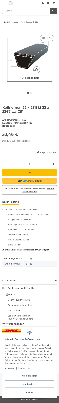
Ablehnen (29, 392)
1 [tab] (28, 93)
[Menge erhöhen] (53, 164)
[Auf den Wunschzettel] (51, 38)
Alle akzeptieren (29, 376)
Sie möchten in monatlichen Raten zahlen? (29, 190)
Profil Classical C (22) (23, 122)
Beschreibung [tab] (10, 201)
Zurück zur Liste (11, 22)
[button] (42, 3)
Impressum (10, 368)
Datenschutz (24, 368)
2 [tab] (31, 93)
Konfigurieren (29, 384)
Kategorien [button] (9, 280)
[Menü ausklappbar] (3, 2)
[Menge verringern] (5, 164)
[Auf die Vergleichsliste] (43, 38)
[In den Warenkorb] (4, 31)
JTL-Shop (34, 399)
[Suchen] (53, 11)
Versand (26, 140)
